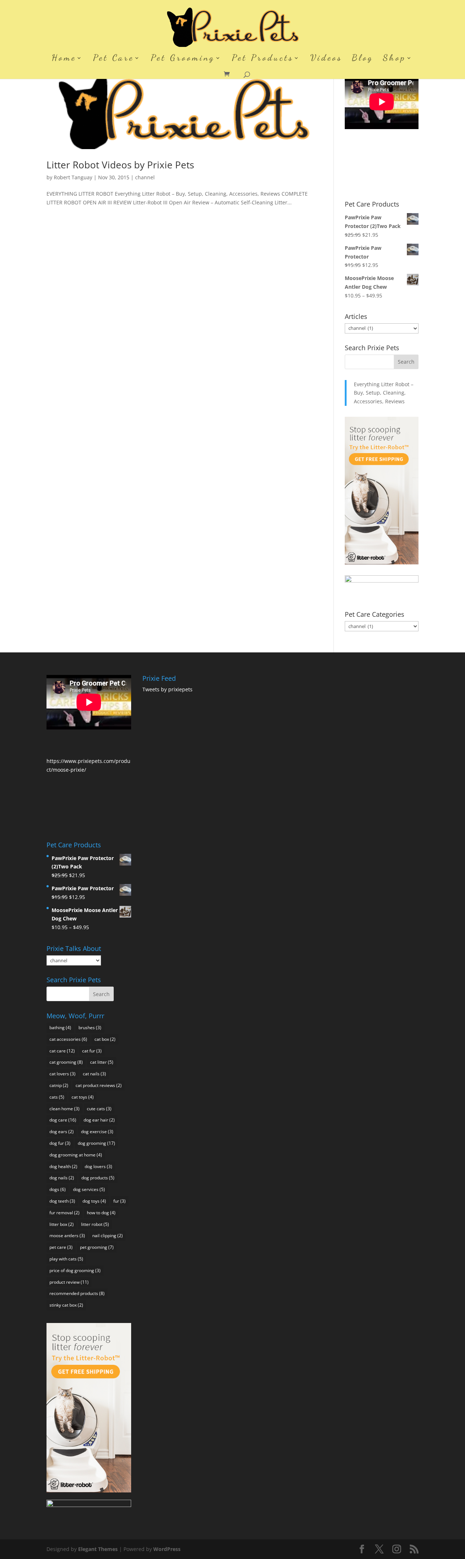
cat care (62, 1051)
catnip (58, 1085)
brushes (89, 1027)
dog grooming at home (75, 1155)
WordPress (167, 1549)
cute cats (99, 1109)
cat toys (83, 1097)
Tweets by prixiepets (167, 689)
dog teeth (62, 1201)
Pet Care (113, 59)
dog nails (61, 1178)
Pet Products (263, 59)
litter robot (95, 1224)
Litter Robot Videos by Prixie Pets (120, 164)
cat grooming (66, 1062)
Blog (362, 59)
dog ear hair (99, 1120)
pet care (61, 1247)
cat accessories (68, 1039)
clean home (64, 1109)
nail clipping (107, 1235)
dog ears (61, 1131)
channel (145, 177)
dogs (57, 1189)
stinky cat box (66, 1305)
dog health (63, 1166)
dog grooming (96, 1143)
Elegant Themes (98, 1549)
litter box (61, 1224)
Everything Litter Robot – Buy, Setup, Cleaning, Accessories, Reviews (383, 393)
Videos (326, 59)
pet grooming (97, 1247)
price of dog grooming (75, 1270)
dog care (62, 1120)
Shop (394, 59)
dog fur (59, 1143)
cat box (105, 1039)
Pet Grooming (183, 59)
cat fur (92, 1051)
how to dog (101, 1213)
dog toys (94, 1201)
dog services (89, 1189)
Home (64, 59)
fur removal (64, 1213)
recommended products (77, 1293)
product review (69, 1282)
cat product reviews (99, 1085)
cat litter (101, 1062)
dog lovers (98, 1166)
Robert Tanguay (73, 177)
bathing (60, 1027)
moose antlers (67, 1235)
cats (56, 1097)
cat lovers (62, 1074)
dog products (97, 1178)
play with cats (66, 1259)
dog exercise (97, 1131)
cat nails (94, 1074)
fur (119, 1201)
